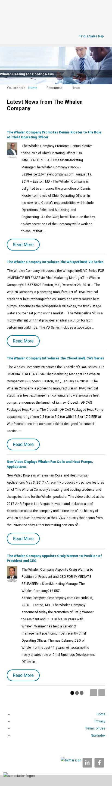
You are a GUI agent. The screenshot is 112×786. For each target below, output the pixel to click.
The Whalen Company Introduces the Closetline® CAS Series (55, 358)
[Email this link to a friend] (104, 95)
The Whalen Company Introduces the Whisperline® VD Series (55, 262)
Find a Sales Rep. (91, 36)
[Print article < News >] (98, 95)
